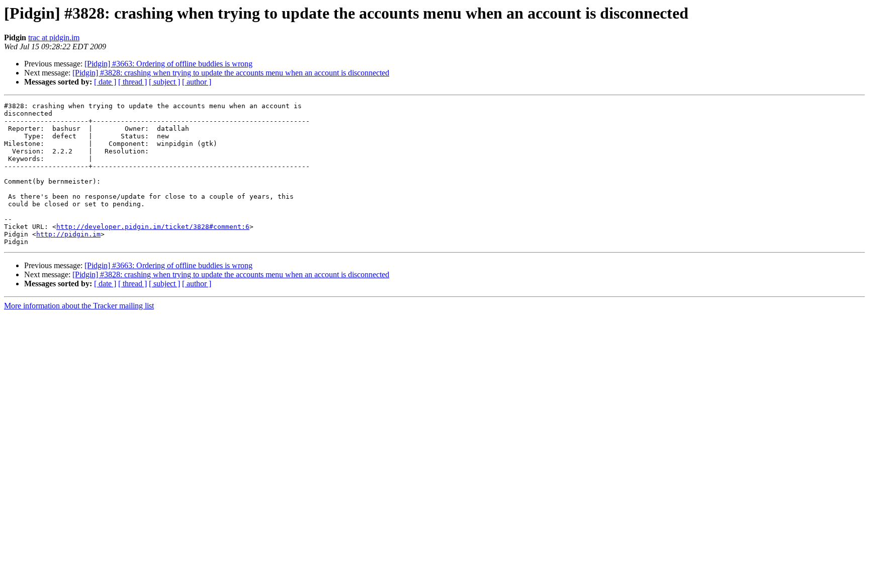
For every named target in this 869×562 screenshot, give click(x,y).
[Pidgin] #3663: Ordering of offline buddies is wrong (168, 63)
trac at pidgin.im (53, 37)
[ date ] (105, 81)
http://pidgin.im (68, 234)
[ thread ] (132, 81)
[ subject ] (164, 81)
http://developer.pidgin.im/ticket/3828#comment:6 (152, 226)
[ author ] (196, 81)
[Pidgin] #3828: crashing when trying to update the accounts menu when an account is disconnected (230, 72)
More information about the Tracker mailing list (79, 305)
